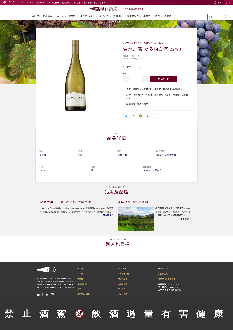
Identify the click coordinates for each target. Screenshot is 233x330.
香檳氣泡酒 (133, 16)
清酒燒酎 (117, 16)
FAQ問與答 (122, 279)
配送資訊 (66, 2)
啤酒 (157, 16)
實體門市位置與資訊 (166, 279)
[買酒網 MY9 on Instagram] (13, 2)
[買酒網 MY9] (116, 8)
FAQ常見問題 (53, 2)
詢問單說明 (122, 284)
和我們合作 (163, 274)
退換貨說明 (122, 294)
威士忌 (60, 16)
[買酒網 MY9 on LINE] (4, 2)
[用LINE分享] (140, 116)
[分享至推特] (126, 116)
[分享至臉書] (133, 116)
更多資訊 (107, 215)
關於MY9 (40, 2)
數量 (124, 73)
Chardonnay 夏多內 (152, 170)
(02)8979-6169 (174, 284)
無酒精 (168, 16)
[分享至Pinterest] (148, 116)
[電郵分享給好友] (155, 116)
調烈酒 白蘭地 (87, 16)
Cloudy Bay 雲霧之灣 (166, 154)
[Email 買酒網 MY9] (18, 2)
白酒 (80, 154)
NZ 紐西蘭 (122, 154)
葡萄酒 (71, 16)
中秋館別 (36, 16)
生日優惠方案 (123, 274)
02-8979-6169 (27, 2)
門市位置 (77, 2)
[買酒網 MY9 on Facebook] (9, 2)
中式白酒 (104, 16)
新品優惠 (47, 16)
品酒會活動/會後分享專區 (94, 2)
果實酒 (146, 16)
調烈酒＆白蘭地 (84, 294)
